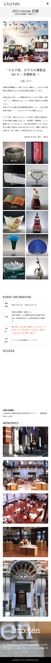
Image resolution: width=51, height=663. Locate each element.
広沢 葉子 (35, 330)
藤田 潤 (42, 330)
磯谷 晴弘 (15, 327)
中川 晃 (20, 330)
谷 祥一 (39, 327)
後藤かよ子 (32, 327)
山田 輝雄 (24, 333)
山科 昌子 (16, 333)
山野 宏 (32, 333)
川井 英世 (23, 327)
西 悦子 (27, 330)
